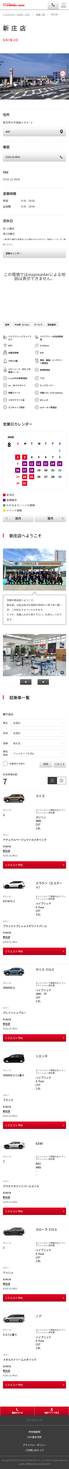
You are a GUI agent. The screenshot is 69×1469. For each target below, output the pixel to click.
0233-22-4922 (13, 156)
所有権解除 (34, 1432)
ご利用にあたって (34, 1450)
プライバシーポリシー (35, 1445)
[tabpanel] (34, 76)
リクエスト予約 (14, 865)
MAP (8, 131)
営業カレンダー (13, 253)
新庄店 (6, 851)
